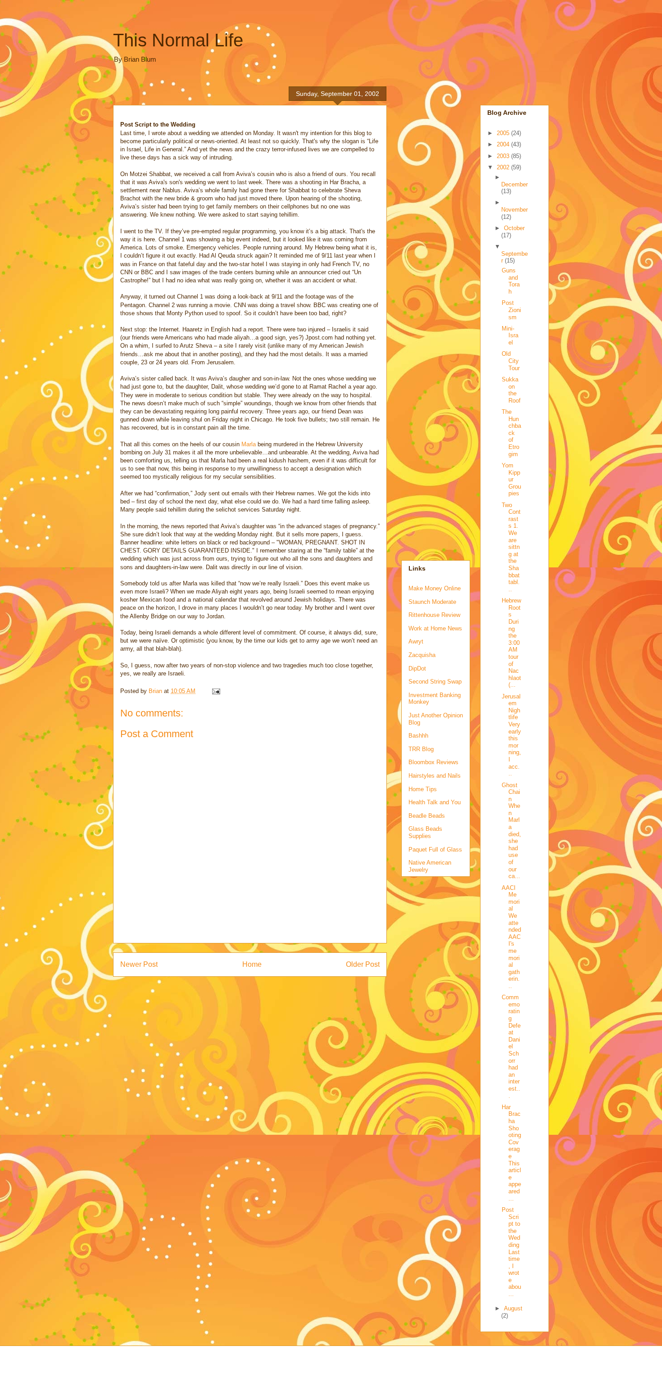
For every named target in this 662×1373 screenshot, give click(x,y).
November (514, 209)
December (514, 184)
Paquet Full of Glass (435, 849)
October (514, 228)
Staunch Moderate (432, 601)
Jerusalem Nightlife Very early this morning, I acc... (511, 735)
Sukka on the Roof (511, 390)
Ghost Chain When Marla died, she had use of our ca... (511, 831)
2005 (504, 133)
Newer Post (139, 964)
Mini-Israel (510, 335)
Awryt (415, 641)
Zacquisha (421, 655)
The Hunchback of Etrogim (511, 433)
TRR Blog (421, 749)
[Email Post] (215, 691)
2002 (504, 167)
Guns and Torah (511, 281)
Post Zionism (511, 309)
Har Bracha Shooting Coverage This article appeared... (511, 1153)
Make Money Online (434, 588)
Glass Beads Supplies (425, 832)
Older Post (363, 964)
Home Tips (422, 789)
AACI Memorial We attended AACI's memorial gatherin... (511, 936)
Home (252, 964)
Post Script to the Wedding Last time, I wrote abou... (511, 1251)
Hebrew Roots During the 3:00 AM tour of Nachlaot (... (511, 642)
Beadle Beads (426, 815)
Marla (249, 444)
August (513, 1308)
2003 (504, 156)
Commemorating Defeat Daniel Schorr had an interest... (511, 1046)
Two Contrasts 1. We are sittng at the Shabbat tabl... (511, 547)
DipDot (417, 668)
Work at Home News (435, 628)
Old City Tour (511, 360)
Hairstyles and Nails (434, 775)
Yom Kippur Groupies (511, 479)
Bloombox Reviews (433, 762)
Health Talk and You (434, 802)
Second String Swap (435, 681)
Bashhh (418, 735)
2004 (504, 144)
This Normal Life (178, 40)
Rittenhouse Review (434, 615)
